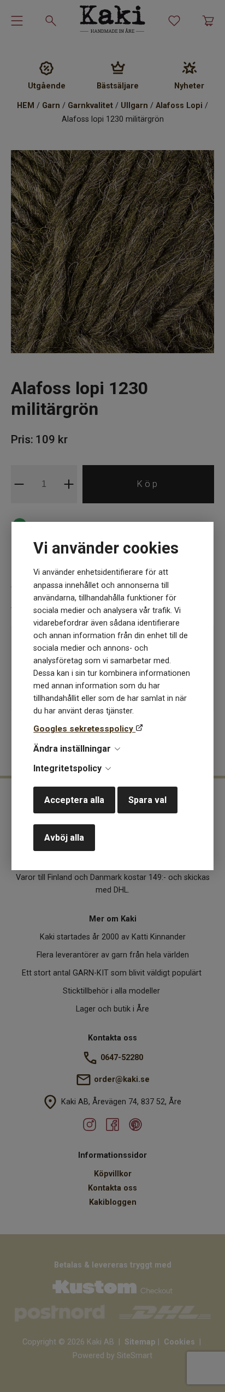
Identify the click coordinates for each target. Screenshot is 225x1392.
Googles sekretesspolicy (84, 729)
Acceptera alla (74, 800)
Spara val (147, 800)
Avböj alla (64, 837)
